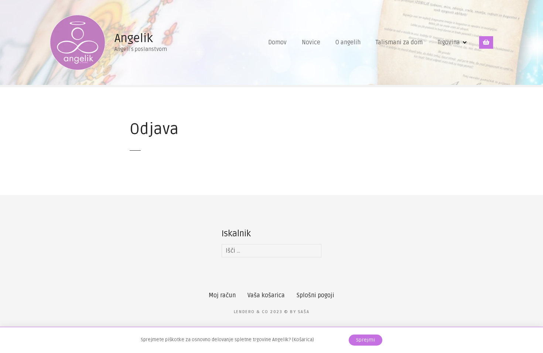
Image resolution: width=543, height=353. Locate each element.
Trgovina (449, 42)
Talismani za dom (399, 42)
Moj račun (222, 295)
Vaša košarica (266, 295)
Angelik (134, 38)
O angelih (348, 42)
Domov (277, 42)
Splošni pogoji (315, 295)
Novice (311, 42)
